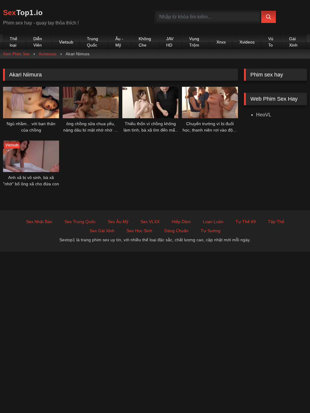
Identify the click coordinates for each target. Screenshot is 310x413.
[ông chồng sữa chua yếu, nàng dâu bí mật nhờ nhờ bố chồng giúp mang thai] (91, 102)
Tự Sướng (210, 230)
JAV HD (169, 41)
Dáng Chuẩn (176, 230)
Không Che (145, 41)
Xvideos (247, 42)
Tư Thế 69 (246, 221)
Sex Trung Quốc (80, 221)
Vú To (270, 41)
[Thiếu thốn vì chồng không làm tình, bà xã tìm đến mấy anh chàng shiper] (150, 102)
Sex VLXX (150, 221)
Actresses (48, 54)
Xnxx (221, 42)
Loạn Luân (213, 221)
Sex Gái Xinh (102, 230)
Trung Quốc (92, 41)
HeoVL (263, 114)
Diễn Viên (37, 41)
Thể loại (13, 41)
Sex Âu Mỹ (118, 221)
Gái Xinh (293, 41)
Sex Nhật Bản (39, 221)
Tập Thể (276, 221)
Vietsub (66, 42)
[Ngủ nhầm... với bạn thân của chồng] (31, 102)
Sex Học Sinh (139, 230)
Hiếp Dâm (181, 221)
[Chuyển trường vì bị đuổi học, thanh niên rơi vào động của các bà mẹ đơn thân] (210, 102)
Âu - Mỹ (119, 41)
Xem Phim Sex (16, 54)
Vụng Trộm (194, 41)
